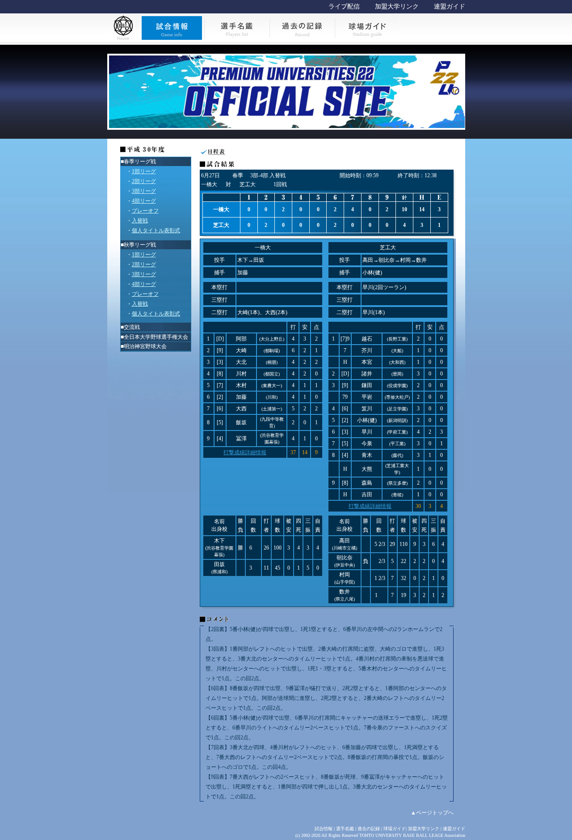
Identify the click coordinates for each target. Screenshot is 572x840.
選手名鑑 (345, 828)
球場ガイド (394, 828)
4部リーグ (144, 201)
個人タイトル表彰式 (156, 230)
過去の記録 (369, 828)
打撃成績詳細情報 (244, 452)
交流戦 (132, 327)
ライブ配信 (344, 6)
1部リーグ (144, 171)
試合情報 (323, 828)
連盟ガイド (449, 6)
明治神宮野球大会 (145, 346)
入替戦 (140, 220)
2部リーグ (144, 181)
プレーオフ (145, 211)
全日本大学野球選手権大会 (156, 337)
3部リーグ (144, 191)
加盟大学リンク (397, 6)
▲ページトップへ (432, 813)
